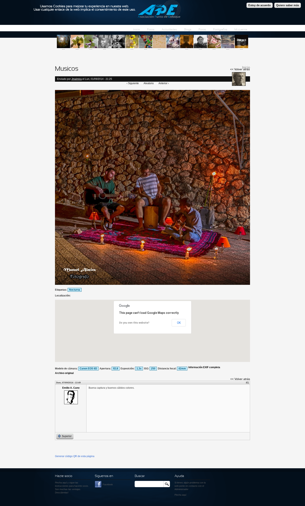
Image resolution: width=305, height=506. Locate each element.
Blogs (187, 29)
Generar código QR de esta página (74, 456)
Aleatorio (149, 83)
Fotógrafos (220, 29)
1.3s (139, 368)
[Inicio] (159, 9)
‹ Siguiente (133, 83)
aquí (184, 495)
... (63, 48)
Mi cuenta (240, 29)
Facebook (108, 484)
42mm (182, 368)
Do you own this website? (134, 322)
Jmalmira (76, 79)
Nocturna (74, 289)
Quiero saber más (287, 5)
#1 (247, 382)
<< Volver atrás (240, 69)
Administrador (181, 489)
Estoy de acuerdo (259, 5)
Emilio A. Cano (70, 387)
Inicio (136, 29)
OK (179, 322)
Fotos (150, 29)
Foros (202, 29)
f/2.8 (115, 368)
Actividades (169, 29)
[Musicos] (152, 284)
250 (153, 368)
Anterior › (164, 83)
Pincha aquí (61, 482)
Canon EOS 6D (88, 368)
